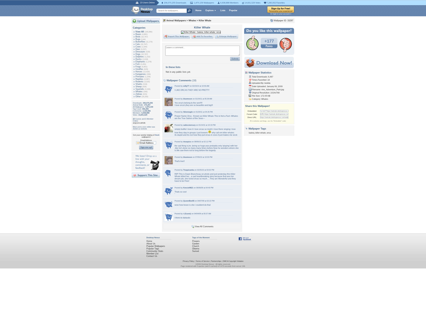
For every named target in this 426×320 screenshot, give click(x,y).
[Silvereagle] (169, 118)
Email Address (146, 140)
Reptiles (139, 79)
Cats (137, 44)
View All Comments (204, 226)
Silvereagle (188, 112)
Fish (137, 64)
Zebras (138, 94)
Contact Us (151, 256)
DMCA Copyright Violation (233, 261)
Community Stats (154, 251)
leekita (267, 83)
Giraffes (139, 69)
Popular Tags (152, 248)
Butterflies (140, 41)
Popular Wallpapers (155, 246)
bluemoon (187, 99)
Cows (138, 46)
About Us (150, 243)
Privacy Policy (188, 261)
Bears (138, 34)
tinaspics (187, 142)
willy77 (186, 86)
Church (195, 246)
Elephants (140, 61)
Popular (233, 10)
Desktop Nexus (207, 264)
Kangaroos (140, 74)
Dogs (137, 54)
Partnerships (216, 261)
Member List (152, 253)
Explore (209, 10)
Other (138, 96)
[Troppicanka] (167, 176)
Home (198, 10)
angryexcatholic (139, 123)
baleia (251, 133)
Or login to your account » (280, 14)
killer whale (260, 133)
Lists (222, 10)
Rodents (139, 81)
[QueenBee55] (169, 207)
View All (139, 31)
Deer (137, 49)
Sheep (138, 86)
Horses (138, 71)
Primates (139, 76)
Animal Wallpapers (176, 20)
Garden (195, 243)
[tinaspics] (169, 148)
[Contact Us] (146, 169)
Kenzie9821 (188, 188)
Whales (139, 91)
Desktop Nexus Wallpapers (142, 10)
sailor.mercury (189, 125)
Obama (195, 248)
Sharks (138, 84)
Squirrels (139, 89)
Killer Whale (205, 20)
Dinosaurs (140, 51)
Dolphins (139, 56)
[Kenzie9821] (169, 194)
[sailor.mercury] (169, 131)
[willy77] (169, 92)
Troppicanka (188, 170)
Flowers (196, 241)
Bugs (137, 39)
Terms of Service (203, 261)
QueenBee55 (188, 201)
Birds (137, 36)
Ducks (138, 59)
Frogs (138, 66)
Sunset (195, 251)
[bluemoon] (169, 105)
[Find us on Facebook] (245, 240)
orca (269, 133)
